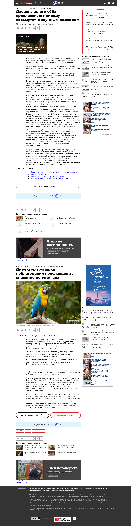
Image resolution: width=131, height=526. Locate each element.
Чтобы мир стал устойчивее (34, 223)
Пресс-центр (51, 488)
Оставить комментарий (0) (65, 415)
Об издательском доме (37, 488)
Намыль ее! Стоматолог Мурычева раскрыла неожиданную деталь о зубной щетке (102, 87)
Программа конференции (65, 223)
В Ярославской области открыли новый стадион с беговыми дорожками (98, 31)
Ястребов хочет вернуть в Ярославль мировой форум (66, 217)
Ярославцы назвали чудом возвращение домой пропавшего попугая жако (35, 447)
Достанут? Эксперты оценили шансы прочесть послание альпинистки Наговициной (103, 325)
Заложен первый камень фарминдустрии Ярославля (33, 230)
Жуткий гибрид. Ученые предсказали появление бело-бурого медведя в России (103, 94)
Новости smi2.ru (23, 260)
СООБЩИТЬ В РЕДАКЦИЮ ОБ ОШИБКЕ (63, 490)
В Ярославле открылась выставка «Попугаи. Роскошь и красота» (35, 453)
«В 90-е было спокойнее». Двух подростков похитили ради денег (102, 66)
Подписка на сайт (35, 490)
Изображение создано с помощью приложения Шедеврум (35, 325)
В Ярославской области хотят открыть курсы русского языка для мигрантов (34, 218)
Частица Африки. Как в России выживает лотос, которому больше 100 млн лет (102, 332)
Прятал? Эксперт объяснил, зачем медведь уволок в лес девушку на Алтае (102, 312)
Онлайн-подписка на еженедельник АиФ (94, 488)
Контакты (46, 490)
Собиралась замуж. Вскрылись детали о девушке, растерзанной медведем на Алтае (101, 60)
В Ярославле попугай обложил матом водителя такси (67, 453)
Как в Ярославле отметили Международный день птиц (66, 446)
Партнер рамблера (47, 518)
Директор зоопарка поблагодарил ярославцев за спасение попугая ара (99, 23)
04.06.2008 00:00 (21, 8)
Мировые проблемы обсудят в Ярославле (48, 178)
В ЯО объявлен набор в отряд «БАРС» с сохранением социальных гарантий (99, 48)
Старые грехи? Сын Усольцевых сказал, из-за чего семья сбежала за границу (102, 319)
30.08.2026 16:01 (21, 266)
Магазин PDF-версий (71, 488)
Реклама (60, 488)
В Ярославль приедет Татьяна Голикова (47, 176)
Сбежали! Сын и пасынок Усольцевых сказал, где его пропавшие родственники (103, 81)
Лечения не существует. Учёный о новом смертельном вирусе (101, 73)
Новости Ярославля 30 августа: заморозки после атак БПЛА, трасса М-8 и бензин (98, 15)
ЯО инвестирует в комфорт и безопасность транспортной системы (99, 40)
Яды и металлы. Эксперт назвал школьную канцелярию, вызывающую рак (101, 339)
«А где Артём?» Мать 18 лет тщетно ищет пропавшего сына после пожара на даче (102, 346)
